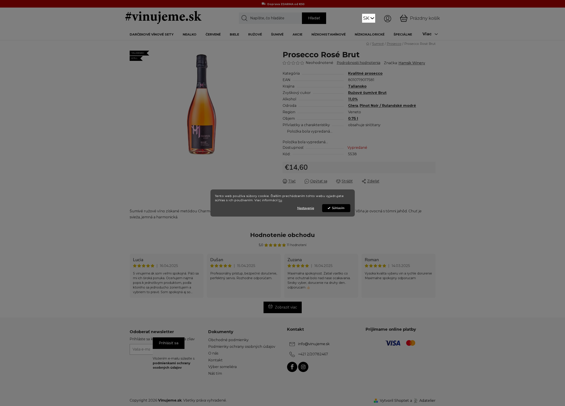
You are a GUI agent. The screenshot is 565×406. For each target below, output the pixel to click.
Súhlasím (338, 208)
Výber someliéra (222, 367)
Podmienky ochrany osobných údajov (241, 346)
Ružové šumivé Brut (367, 93)
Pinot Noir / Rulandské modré (388, 105)
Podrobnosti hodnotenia (358, 63)
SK (366, 18)
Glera (353, 105)
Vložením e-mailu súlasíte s (173, 363)
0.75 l (353, 118)
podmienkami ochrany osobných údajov (171, 365)
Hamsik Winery (411, 63)
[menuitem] (151, 34)
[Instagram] (303, 367)
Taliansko (357, 86)
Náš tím (215, 373)
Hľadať (314, 18)
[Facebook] (292, 367)
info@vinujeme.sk (314, 344)
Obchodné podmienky (228, 340)
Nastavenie (305, 208)
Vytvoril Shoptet (394, 400)
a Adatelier (423, 400)
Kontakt (215, 360)
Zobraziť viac (286, 307)
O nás (213, 353)
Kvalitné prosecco (365, 73)
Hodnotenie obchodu (282, 235)
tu (280, 200)
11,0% (353, 99)
